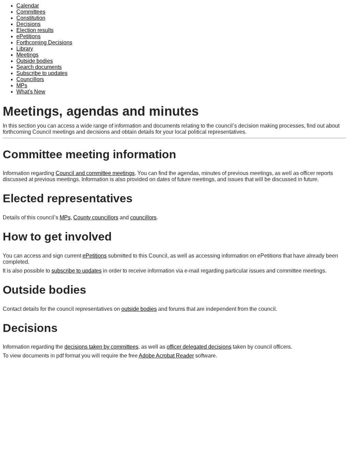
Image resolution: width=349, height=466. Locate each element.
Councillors (30, 79)
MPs (21, 85)
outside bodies (139, 309)
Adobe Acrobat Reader (166, 356)
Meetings (27, 55)
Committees (30, 12)
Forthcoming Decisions (44, 42)
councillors (143, 217)
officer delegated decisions (199, 347)
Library (24, 49)
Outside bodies (34, 61)
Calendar (27, 6)
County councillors (95, 217)
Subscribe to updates (41, 73)
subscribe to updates (76, 271)
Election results (35, 30)
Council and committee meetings (95, 173)
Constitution (30, 18)
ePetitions (28, 36)
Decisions (28, 24)
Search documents (39, 67)
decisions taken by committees (101, 347)
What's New (30, 91)
